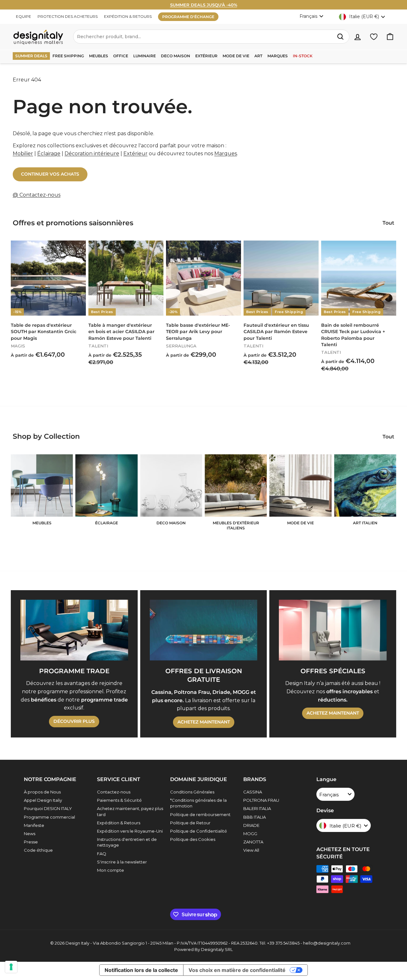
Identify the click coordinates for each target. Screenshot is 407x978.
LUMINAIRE (144, 55)
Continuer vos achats (50, 174)
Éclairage (48, 153)
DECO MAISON (175, 55)
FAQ (101, 853)
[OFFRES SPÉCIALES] (333, 630)
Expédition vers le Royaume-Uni (130, 831)
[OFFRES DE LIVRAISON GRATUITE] (204, 630)
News (29, 833)
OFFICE (120, 55)
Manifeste (34, 825)
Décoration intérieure (92, 153)
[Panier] (390, 37)
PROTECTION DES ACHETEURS (68, 16)
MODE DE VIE (236, 55)
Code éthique (38, 850)
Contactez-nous (113, 791)
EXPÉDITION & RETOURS (128, 16)
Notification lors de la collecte (141, 970)
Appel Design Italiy (43, 800)
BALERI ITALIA (257, 808)
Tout (388, 223)
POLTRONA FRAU (261, 800)
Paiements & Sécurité (119, 800)
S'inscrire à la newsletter (122, 861)
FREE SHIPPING (68, 55)
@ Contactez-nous (36, 195)
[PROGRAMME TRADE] (74, 630)
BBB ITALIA (254, 817)
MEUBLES (98, 55)
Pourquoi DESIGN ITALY (48, 808)
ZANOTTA (253, 841)
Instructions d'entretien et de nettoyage (127, 842)
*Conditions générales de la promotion (198, 803)
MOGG (250, 833)
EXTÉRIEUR (206, 55)
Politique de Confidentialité (198, 831)
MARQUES (277, 55)
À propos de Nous (42, 791)
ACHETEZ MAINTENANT (203, 722)
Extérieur (135, 153)
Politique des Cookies (192, 839)
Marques (225, 153)
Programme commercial (49, 817)
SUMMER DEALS (31, 55)
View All (251, 850)
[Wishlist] (374, 37)
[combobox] (211, 37)
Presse (31, 841)
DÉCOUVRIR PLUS (74, 721)
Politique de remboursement (200, 814)
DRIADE (251, 825)
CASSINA (252, 791)
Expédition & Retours (118, 822)
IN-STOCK (303, 55)
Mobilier (23, 153)
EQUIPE (23, 16)
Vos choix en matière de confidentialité (237, 970)
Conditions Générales (192, 791)
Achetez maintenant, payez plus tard (130, 811)
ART (258, 55)
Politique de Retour (190, 822)
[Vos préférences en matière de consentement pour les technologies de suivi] (11, 967)
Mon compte (110, 870)
